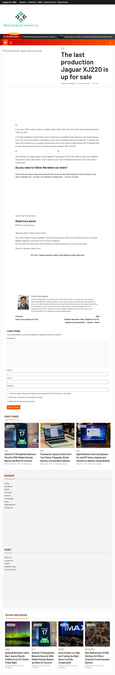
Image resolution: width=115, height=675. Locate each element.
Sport (6, 502)
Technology (8, 499)
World (6, 489)
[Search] (110, 42)
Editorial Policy (50, 2)
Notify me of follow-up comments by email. (26, 397)
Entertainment (9, 505)
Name (10, 370)
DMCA (40, 2)
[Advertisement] (57, 106)
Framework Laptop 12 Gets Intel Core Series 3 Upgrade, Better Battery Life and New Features (55, 457)
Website (10, 386)
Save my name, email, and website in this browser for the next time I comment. (40, 393)
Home (6, 483)
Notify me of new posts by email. (22, 401)
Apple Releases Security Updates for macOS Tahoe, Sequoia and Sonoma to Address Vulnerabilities (93, 457)
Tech (62, 48)
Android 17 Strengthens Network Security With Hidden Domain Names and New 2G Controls (20, 457)
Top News (8, 486)
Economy (8, 492)
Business (61, 649)
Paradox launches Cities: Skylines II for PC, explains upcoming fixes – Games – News (82, 319)
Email (9, 378)
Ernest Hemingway (69, 83)
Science (7, 496)
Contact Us (32, 2)
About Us (23, 2)
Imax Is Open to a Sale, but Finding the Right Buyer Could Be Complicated (77, 37)
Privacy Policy (62, 2)
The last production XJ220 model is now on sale (36, 137)
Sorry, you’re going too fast (26, 317)
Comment (11, 338)
